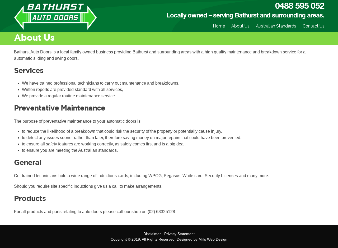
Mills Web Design (213, 239)
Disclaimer (152, 234)
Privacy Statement (179, 234)
